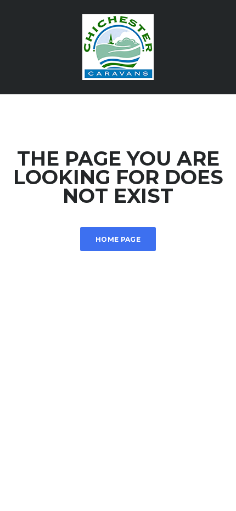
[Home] (118, 46)
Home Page (118, 239)
